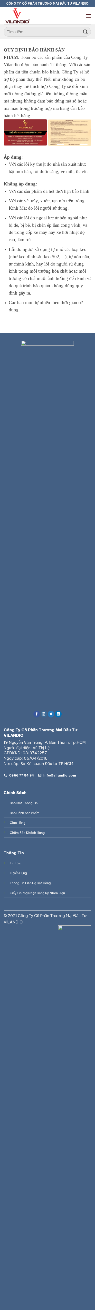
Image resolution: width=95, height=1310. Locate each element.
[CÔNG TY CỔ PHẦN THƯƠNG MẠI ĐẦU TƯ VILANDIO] (17, 15)
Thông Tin (14, 852)
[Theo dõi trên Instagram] (44, 714)
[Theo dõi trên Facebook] (36, 714)
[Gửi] (85, 31)
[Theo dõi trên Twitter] (51, 714)
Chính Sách (15, 792)
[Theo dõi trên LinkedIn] (58, 714)
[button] (88, 16)
